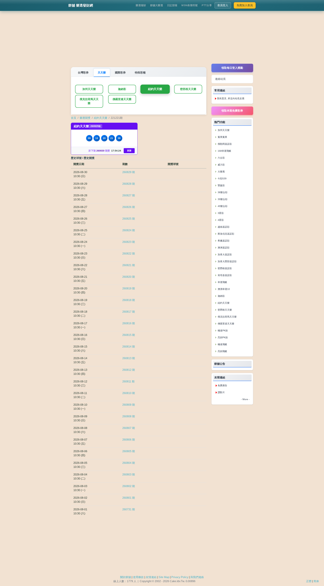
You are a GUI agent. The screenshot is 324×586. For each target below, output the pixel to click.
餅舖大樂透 (156, 5)
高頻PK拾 (222, 337)
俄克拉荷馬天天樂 (89, 101)
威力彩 (221, 164)
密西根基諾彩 (224, 268)
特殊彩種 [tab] (140, 72)
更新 (129, 150)
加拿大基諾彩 (224, 254)
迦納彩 (122, 89)
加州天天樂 (89, 89)
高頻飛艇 (222, 351)
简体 (316, 581)
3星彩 (220, 213)
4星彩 (220, 220)
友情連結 (151, 577)
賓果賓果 (222, 137)
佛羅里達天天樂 (122, 99)
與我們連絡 (197, 577)
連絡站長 (220, 79)
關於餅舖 (125, 577)
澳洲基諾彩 (223, 247)
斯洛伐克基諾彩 (225, 233)
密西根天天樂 (188, 89)
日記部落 (172, 5)
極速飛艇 (222, 344)
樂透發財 (141, 5)
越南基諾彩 (223, 227)
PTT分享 (207, 5)
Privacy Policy (179, 577)
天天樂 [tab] (102, 72)
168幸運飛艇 (224, 150)
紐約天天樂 (155, 89)
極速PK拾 (222, 330)
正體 (309, 581)
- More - (245, 399)
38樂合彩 (222, 192)
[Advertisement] (162, 40)
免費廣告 (222, 385)
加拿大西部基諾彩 (227, 261)
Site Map (164, 577)
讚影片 (221, 392)
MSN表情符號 (189, 5)
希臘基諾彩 (223, 240)
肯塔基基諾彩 (224, 275)
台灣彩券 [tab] (83, 72)
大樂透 (221, 171)
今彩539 (221, 178)
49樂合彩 (222, 206)
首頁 (73, 117)
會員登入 (222, 5)
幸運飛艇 (222, 282)
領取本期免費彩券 (232, 110)
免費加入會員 (245, 5)
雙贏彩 (221, 185)
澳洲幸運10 (223, 289)
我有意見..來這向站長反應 (230, 98)
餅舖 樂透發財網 (80, 5)
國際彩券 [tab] (120, 72)
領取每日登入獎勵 (232, 67)
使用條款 (138, 577)
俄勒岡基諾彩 (224, 144)
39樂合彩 (222, 199)
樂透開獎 (85, 117)
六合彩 (221, 157)
